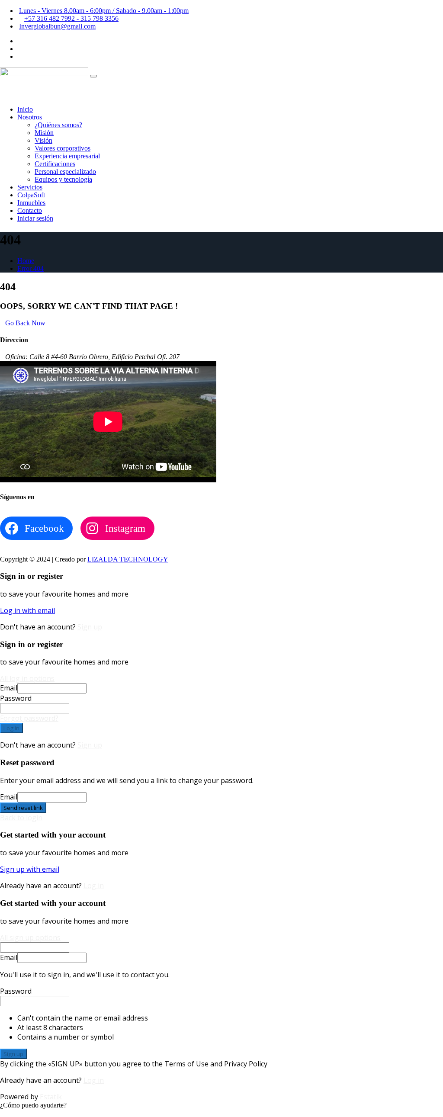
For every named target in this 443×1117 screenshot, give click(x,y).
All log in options (27, 678)
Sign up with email (29, 869)
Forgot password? (29, 718)
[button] (33, 1105)
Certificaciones (55, 163)
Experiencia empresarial (67, 156)
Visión (43, 140)
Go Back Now (25, 323)
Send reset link (23, 808)
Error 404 (30, 268)
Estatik (51, 1096)
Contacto (29, 210)
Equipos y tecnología (63, 179)
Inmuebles (31, 202)
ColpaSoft (31, 195)
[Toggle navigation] (93, 76)
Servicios (29, 187)
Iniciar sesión (35, 218)
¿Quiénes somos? (58, 124)
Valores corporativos (62, 148)
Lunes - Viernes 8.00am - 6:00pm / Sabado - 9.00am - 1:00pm (104, 10)
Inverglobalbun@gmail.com (57, 26)
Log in (11, 728)
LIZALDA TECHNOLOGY (127, 559)
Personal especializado (65, 171)
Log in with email (27, 610)
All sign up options (30, 937)
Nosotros (29, 117)
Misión (44, 132)
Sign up (89, 627)
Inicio (25, 109)
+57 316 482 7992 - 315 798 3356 (71, 18)
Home (25, 260)
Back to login (21, 817)
